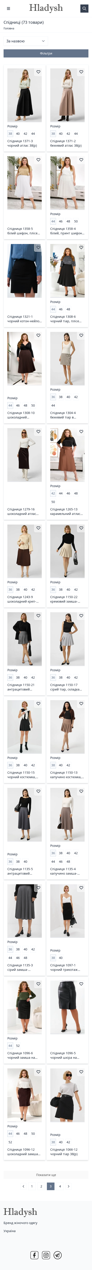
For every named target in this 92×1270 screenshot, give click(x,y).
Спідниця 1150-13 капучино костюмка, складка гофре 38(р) (66, 774)
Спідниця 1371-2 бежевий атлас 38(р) (66, 143)
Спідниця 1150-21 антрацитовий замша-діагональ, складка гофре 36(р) (22, 687)
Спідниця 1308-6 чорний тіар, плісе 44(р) (64, 318)
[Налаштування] (8, 8)
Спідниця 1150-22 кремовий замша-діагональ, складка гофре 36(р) (64, 599)
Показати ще (46, 1175)
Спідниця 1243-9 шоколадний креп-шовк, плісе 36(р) (21, 599)
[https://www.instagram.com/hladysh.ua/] (46, 1255)
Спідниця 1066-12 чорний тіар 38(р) (63, 1151)
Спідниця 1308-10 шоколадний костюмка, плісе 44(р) (23, 415)
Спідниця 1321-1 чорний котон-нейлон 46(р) (24, 318)
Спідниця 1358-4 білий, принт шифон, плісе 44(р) (66, 231)
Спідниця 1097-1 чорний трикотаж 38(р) (64, 967)
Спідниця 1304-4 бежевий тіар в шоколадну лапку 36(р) (63, 415)
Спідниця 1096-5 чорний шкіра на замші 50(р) (63, 1055)
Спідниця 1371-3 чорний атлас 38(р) (22, 143)
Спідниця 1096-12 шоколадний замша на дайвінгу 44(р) (22, 1151)
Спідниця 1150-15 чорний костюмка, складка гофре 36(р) (22, 774)
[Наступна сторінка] (68, 1186)
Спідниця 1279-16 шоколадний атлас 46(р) (21, 511)
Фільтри (46, 53)
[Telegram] (58, 1255)
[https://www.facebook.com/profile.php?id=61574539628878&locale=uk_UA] (34, 1255)
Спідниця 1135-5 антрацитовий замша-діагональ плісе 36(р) (20, 871)
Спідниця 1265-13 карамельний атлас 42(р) (65, 511)
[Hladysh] (46, 8)
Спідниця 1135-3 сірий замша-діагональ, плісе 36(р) (23, 967)
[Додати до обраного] (38, 72)
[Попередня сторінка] (23, 1186)
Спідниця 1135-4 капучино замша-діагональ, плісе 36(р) (66, 871)
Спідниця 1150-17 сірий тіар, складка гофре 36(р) (64, 687)
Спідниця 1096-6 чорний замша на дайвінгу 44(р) (21, 1055)
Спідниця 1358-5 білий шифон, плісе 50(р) (22, 231)
